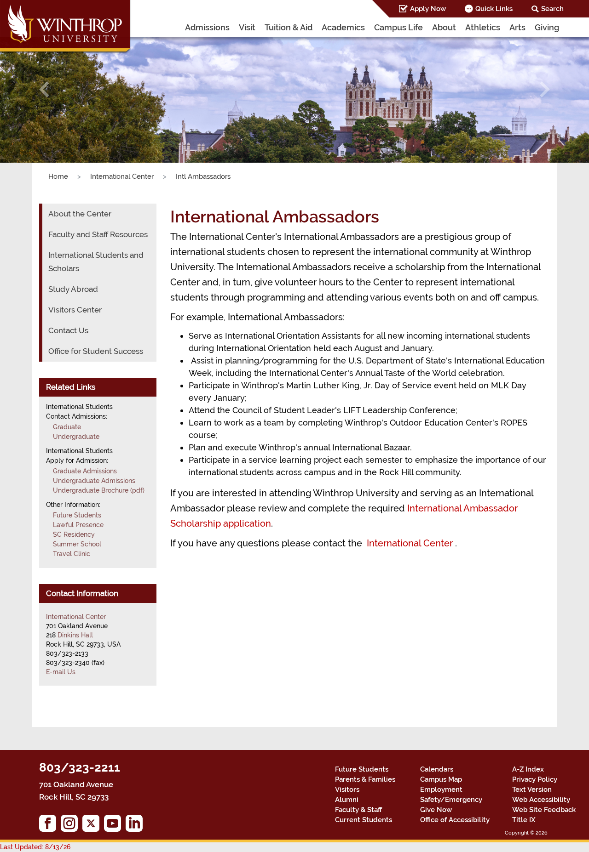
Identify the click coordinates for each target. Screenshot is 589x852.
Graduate (67, 427)
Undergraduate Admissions (94, 480)
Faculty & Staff (358, 810)
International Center (122, 176)
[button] (44, 89)
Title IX (524, 820)
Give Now (436, 810)
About (444, 27)
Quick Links (494, 9)
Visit (247, 27)
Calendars (436, 769)
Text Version (532, 789)
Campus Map (441, 779)
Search (552, 9)
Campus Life (398, 27)
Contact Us (68, 330)
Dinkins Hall (75, 635)
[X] (93, 825)
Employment (441, 789)
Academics (343, 27)
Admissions (207, 27)
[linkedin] (136, 825)
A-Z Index (528, 769)
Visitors (347, 789)
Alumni (346, 799)
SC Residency (74, 534)
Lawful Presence (78, 524)
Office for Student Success (95, 351)
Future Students (77, 515)
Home (58, 176)
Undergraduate (76, 436)
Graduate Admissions (85, 471)
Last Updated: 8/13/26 (35, 847)
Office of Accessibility (455, 820)
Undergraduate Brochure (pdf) (98, 490)
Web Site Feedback (544, 810)
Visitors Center (75, 309)
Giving (547, 27)
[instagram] (71, 825)
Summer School (77, 544)
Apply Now (428, 9)
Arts (517, 27)
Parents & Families (365, 779)
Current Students (363, 820)
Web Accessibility (541, 799)
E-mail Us (60, 672)
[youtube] (115, 825)
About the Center (79, 213)
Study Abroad (73, 289)
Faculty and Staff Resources (98, 234)
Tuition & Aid (288, 27)
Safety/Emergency (451, 799)
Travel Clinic (71, 553)
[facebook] (50, 825)
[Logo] (66, 27)
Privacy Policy (534, 779)
